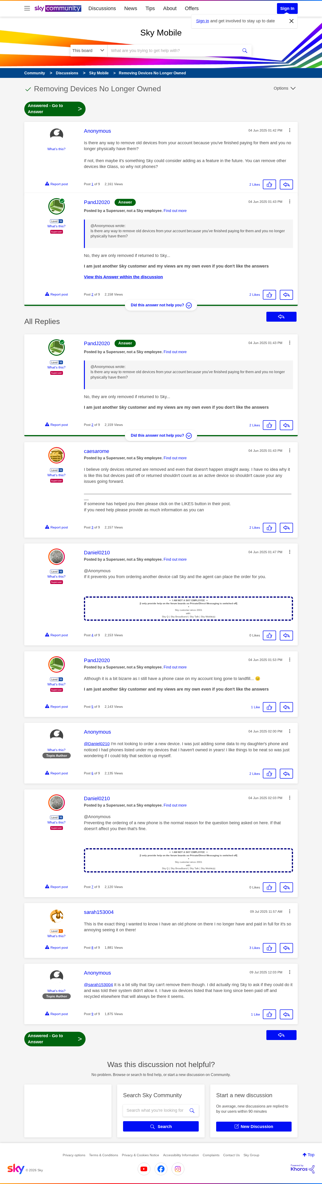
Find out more (175, 211)
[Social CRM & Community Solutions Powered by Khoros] (302, 1168)
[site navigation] (27, 8)
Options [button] (281, 88)
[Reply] (286, 184)
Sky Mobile (161, 32)
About (170, 8)
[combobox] (172, 50)
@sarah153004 (98, 984)
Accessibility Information (181, 1155)
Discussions (102, 8)
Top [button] (311, 1154)
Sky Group (251, 1155)
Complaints (211, 1155)
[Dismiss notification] (291, 21)
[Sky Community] (58, 8)
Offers (192, 8)
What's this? (56, 149)
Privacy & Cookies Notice (140, 1155)
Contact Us (231, 1155)
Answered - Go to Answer (55, 108)
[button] (289, 130)
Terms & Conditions (103, 1155)
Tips (150, 8)
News (130, 8)
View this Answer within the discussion (123, 277)
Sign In (287, 8)
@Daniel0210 (97, 743)
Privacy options (74, 1155)
